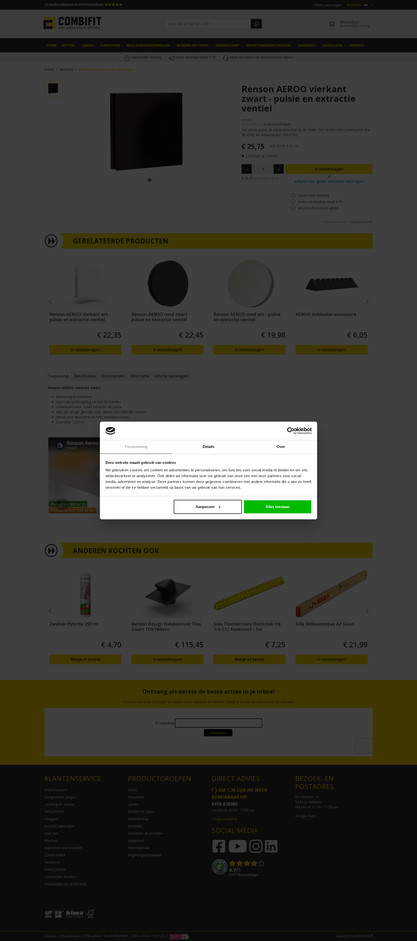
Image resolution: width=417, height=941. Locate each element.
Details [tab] (209, 447)
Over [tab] (281, 447)
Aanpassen (205, 507)
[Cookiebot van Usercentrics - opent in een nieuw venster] (291, 430)
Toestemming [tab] (136, 447)
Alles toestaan (278, 507)
